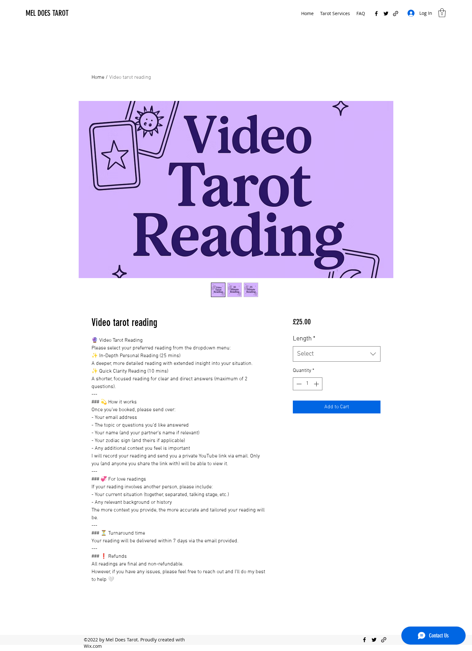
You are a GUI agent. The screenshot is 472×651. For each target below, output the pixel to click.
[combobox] (336, 354)
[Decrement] (298, 384)
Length (304, 339)
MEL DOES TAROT (47, 13)
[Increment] (316, 384)
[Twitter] (386, 13)
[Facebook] (376, 13)
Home (98, 77)
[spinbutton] (307, 384)
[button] (442, 12)
